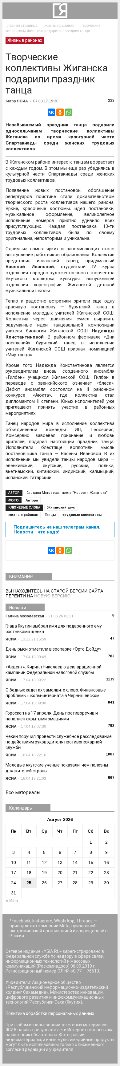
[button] (109, 10)
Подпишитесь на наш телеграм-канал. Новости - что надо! (57, 529)
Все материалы (23, 792)
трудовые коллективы (82, 515)
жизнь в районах (23, 515)
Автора (32, 500)
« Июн (12, 900)
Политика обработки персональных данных (50, 1013)
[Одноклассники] (60, 112)
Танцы (50, 515)
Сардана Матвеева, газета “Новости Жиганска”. (67, 493)
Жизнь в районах (24, 40)
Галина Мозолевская (25, 616)
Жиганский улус (61, 507)
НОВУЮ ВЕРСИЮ (52, 595)
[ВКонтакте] (51, 112)
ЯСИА (22, 101)
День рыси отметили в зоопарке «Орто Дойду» (53, 649)
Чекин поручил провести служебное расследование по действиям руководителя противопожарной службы (59, 742)
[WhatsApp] (68, 112)
